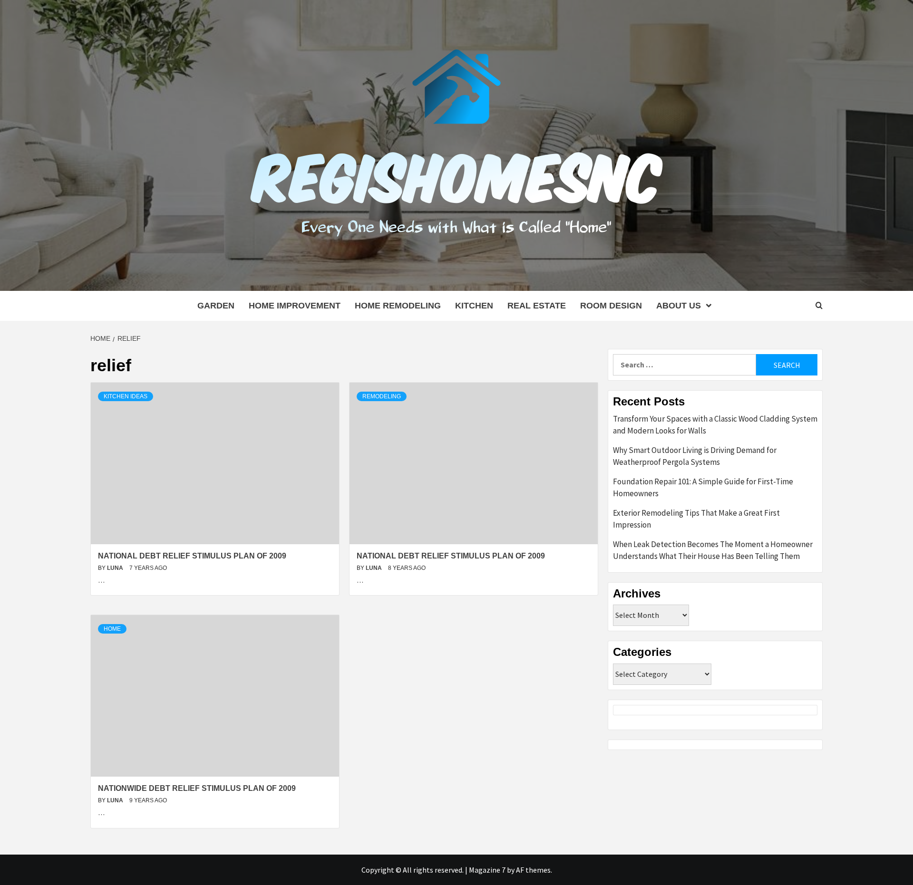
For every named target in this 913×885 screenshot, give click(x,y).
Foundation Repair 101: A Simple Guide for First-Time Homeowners (703, 487)
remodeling (381, 396)
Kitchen (474, 305)
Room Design (611, 305)
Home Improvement (294, 305)
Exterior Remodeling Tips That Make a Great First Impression (696, 519)
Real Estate (536, 305)
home (112, 628)
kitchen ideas (125, 396)
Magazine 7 (487, 870)
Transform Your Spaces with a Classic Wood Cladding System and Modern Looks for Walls (715, 425)
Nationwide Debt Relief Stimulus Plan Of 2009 (197, 788)
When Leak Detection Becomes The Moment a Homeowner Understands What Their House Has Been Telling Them (713, 550)
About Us (678, 305)
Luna (116, 568)
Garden (215, 305)
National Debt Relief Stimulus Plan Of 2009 (192, 556)
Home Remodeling (398, 305)
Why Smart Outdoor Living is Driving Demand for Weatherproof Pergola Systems (695, 456)
